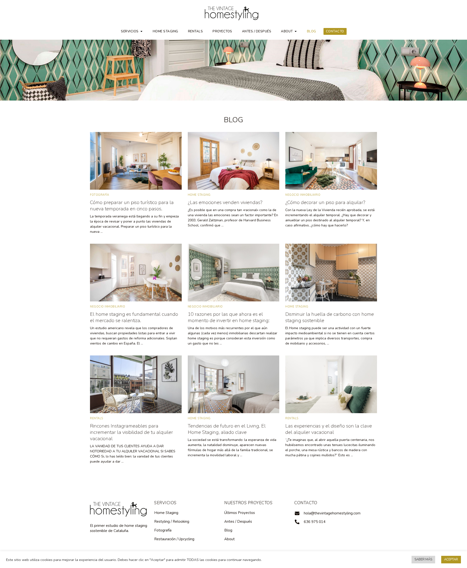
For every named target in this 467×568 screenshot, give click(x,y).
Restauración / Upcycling (174, 539)
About (287, 31)
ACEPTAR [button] (451, 559)
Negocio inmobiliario (302, 195)
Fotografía (99, 195)
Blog (311, 31)
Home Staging (165, 31)
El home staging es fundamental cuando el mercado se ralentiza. (134, 317)
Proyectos (222, 31)
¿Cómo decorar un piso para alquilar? (325, 202)
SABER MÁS (423, 559)
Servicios (130, 31)
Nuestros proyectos (248, 503)
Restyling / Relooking (171, 521)
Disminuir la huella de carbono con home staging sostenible (329, 317)
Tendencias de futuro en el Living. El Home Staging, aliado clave (227, 429)
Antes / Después (256, 31)
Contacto (335, 31)
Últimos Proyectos (239, 512)
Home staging (199, 195)
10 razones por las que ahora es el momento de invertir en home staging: (228, 317)
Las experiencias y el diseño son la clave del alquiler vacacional (328, 429)
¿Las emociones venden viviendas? (225, 202)
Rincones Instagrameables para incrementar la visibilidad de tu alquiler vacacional (131, 432)
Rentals (195, 31)
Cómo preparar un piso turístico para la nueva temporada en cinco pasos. (132, 205)
